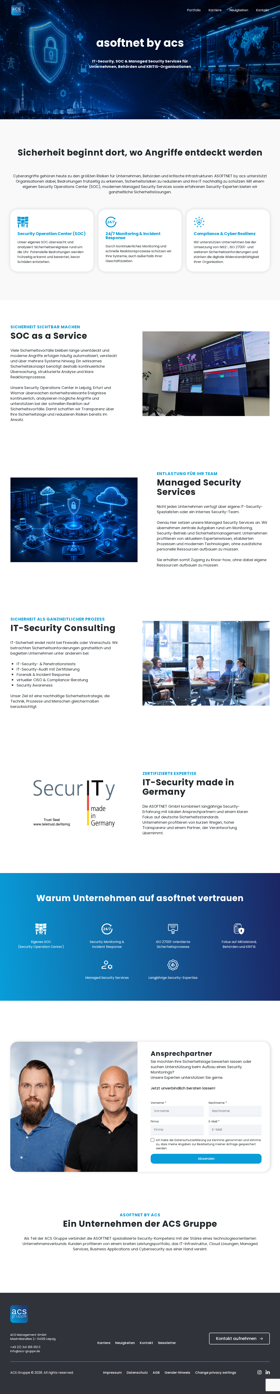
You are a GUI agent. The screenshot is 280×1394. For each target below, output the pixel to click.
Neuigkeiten (238, 10)
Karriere (215, 10)
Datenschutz (137, 1372)
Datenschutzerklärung (190, 1140)
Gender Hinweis (177, 1372)
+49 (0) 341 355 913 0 (25, 1347)
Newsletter (167, 1343)
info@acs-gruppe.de (25, 1351)
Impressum (112, 1372)
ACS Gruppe (20, 1372)
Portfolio (194, 10)
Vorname (158, 1103)
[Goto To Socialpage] (259, 1373)
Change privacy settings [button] (215, 1372)
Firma (155, 1121)
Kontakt (262, 10)
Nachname (218, 1103)
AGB (156, 1372)
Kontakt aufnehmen (236, 1338)
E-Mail (214, 1121)
